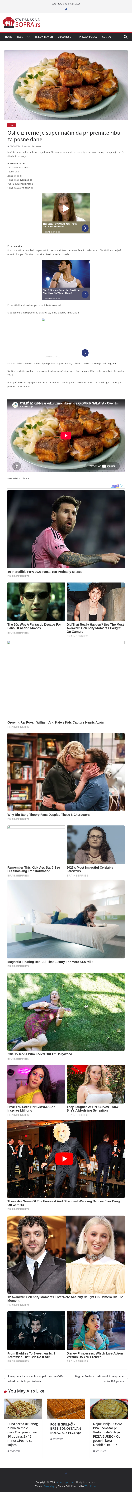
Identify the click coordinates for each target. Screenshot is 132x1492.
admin (27, 146)
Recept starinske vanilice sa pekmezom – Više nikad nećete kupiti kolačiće (35, 1379)
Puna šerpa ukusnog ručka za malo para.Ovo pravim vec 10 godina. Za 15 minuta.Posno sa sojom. (22, 1434)
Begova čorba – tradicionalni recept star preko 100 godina (99, 1379)
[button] (28, 37)
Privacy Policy (88, 36)
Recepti (21, 36)
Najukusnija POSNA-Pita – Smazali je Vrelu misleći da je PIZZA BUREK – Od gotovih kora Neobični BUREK (108, 1434)
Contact (107, 36)
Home (8, 36)
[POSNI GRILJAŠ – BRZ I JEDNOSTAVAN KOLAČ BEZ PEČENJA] (66, 1401)
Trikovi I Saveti (44, 36)
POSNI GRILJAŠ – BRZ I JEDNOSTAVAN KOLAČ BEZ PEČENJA (65, 1428)
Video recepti (66, 36)
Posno (11, 125)
